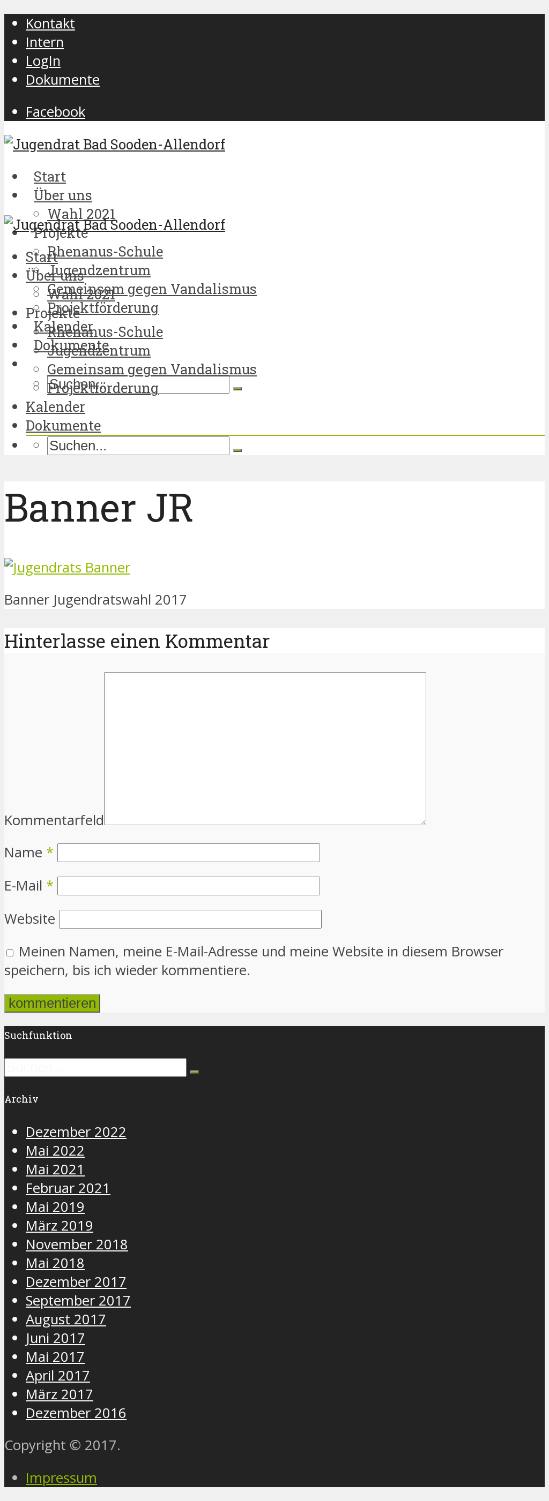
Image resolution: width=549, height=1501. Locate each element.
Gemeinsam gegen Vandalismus (152, 289)
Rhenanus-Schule (105, 251)
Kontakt (50, 23)
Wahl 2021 (81, 294)
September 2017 (78, 1300)
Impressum (61, 1477)
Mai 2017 (55, 1356)
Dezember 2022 (76, 1131)
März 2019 (59, 1225)
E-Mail (29, 885)
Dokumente (63, 79)
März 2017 (59, 1394)
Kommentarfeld (54, 820)
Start (42, 256)
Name (29, 852)
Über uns (55, 275)
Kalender (55, 406)
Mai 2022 (55, 1150)
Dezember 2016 (76, 1413)
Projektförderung (103, 388)
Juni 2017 (55, 1338)
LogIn (43, 60)
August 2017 (66, 1319)
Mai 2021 (55, 1169)
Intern (45, 42)
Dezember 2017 (76, 1281)
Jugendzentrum (99, 270)
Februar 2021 (68, 1188)
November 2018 (77, 1244)
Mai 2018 (55, 1263)
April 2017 (58, 1375)
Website (29, 918)
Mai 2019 (55, 1206)
